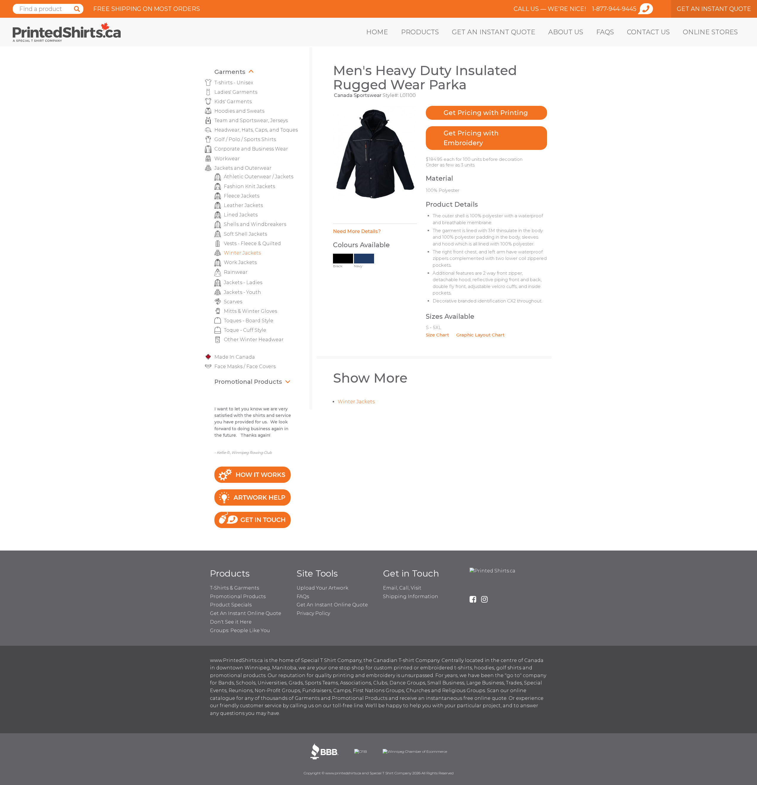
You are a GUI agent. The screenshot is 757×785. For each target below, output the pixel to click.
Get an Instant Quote (493, 32)
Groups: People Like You (240, 630)
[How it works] (252, 474)
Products (420, 32)
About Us (565, 32)
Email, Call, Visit (402, 588)
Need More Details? (357, 231)
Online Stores (710, 32)
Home (377, 32)
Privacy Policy (313, 613)
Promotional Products (248, 381)
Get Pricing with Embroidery (471, 138)
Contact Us (648, 32)
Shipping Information (410, 596)
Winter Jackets (356, 401)
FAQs (605, 32)
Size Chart (437, 335)
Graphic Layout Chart (480, 335)
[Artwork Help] (252, 497)
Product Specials (231, 605)
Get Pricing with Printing (486, 113)
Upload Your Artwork (322, 588)
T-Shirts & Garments (234, 588)
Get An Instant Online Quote (245, 613)
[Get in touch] (252, 519)
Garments (229, 71)
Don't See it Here (231, 622)
